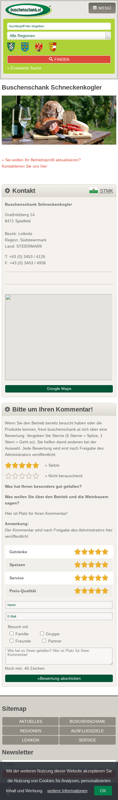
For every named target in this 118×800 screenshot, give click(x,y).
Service (87, 740)
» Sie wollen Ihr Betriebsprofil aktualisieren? (41, 163)
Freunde (23, 641)
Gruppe (53, 634)
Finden (61, 59)
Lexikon (30, 740)
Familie (22, 634)
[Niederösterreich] (25, 47)
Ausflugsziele (87, 731)
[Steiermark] (11, 47)
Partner (55, 641)
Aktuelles (30, 721)
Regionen (30, 731)
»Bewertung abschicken (59, 678)
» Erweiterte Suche (24, 68)
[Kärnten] (52, 47)
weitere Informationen (67, 790)
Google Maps (59, 388)
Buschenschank (87, 721)
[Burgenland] (39, 47)
